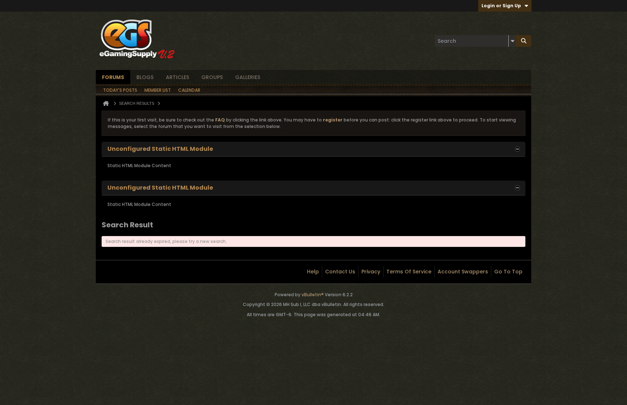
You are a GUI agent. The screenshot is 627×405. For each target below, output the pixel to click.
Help (313, 271)
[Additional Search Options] (512, 41)
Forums (113, 77)
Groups (212, 77)
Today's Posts (120, 90)
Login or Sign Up (501, 6)
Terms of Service (408, 271)
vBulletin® (313, 295)
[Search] (523, 41)
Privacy (370, 271)
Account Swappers (463, 271)
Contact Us (340, 271)
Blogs (144, 77)
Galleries (247, 77)
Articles (177, 77)
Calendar (189, 90)
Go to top (508, 271)
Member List (157, 90)
